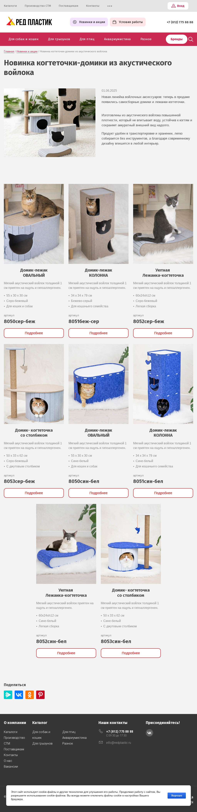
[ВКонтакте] (19, 695)
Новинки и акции (27, 51)
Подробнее (34, 333)
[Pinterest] (40, 695)
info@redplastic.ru (118, 743)
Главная (9, 51)
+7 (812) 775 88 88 (180, 22)
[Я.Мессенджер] (8, 695)
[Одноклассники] (29, 695)
